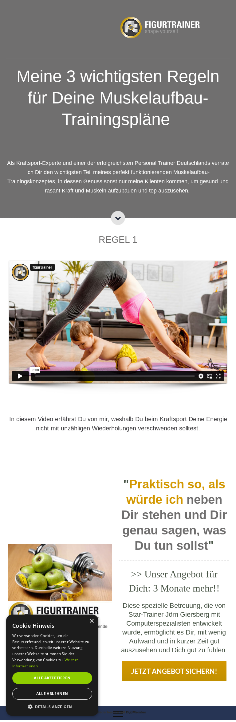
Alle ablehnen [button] (52, 693)
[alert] (52, 665)
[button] (52, 707)
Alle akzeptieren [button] (52, 678)
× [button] (91, 621)
